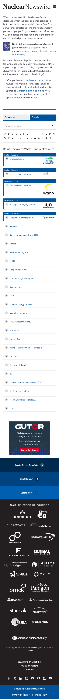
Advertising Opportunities (29, 661)
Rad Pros (13, 356)
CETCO (12, 260)
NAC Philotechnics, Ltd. (20, 321)
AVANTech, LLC (16, 226)
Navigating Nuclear (29, 665)
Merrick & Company (18, 312)
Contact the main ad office (30, 90)
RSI (10, 373)
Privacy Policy (17, 695)
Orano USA (14, 338)
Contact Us (29, 669)
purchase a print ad (34, 80)
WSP (11, 408)
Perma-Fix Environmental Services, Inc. (26, 347)
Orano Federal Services (20, 185)
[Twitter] (14, 678)
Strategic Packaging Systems (23, 204)
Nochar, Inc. (14, 330)
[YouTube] (32, 678)
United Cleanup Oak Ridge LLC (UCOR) (27, 382)
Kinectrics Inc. (15, 286)
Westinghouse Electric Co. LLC (23, 217)
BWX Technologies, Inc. (20, 252)
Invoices (38, 695)
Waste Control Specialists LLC (22, 399)
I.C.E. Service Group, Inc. (21, 173)
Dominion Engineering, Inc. (21, 278)
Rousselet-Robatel (17, 364)
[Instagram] (26, 678)
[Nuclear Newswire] (44, 678)
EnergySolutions (17, 158)
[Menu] (54, 6)
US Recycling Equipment (20, 390)
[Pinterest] (38, 678)
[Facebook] (9, 678)
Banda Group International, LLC (23, 234)
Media (45, 695)
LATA (11, 295)
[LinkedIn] (20, 678)
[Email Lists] (50, 678)
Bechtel (12, 243)
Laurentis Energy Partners (20, 304)
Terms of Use (28, 695)
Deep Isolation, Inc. (18, 269)
